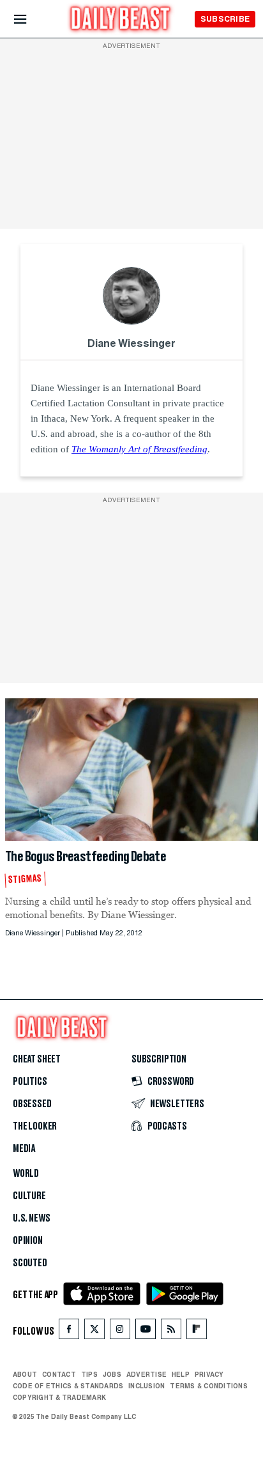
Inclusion (146, 1386)
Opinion (28, 1241)
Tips (89, 1374)
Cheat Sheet (37, 1059)
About (25, 1374)
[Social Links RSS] (171, 1332)
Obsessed (32, 1104)
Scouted (30, 1263)
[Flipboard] (196, 1332)
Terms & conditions (208, 1386)
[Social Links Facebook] (69, 1332)
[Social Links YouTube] (145, 1332)
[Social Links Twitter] (94, 1332)
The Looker (35, 1126)
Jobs (112, 1374)
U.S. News (31, 1218)
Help (181, 1374)
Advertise (146, 1374)
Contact (59, 1374)
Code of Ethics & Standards (68, 1386)
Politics (30, 1082)
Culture (29, 1196)
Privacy (209, 1374)
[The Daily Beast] (120, 20)
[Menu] (31, 19)
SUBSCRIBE (225, 19)
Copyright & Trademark (59, 1397)
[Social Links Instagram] (120, 1332)
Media (24, 1149)
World (26, 1174)
